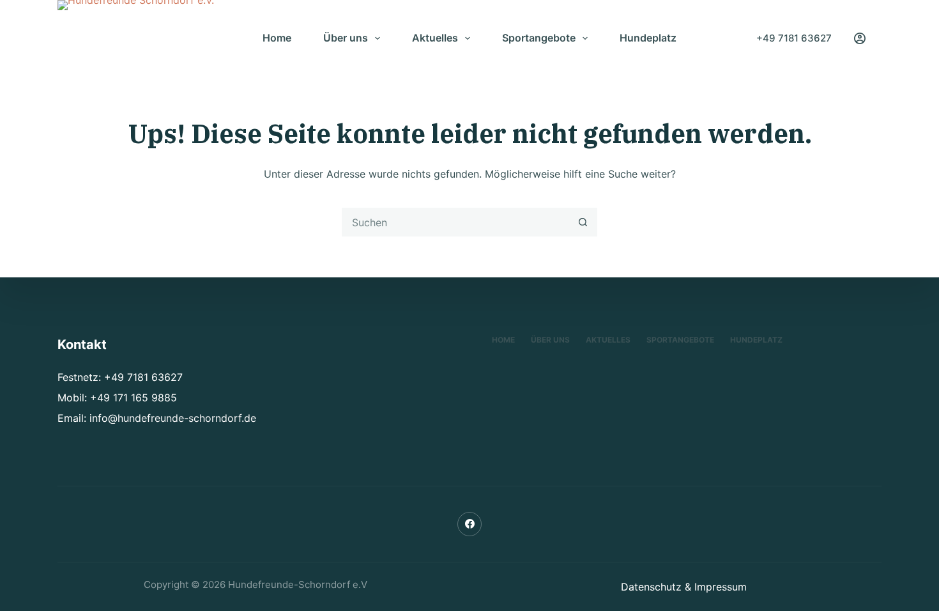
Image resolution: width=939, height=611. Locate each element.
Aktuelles (435, 37)
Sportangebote (539, 37)
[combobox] (455, 222)
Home (277, 37)
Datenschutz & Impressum (684, 586)
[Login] (860, 38)
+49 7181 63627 (794, 38)
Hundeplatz (648, 37)
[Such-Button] (583, 222)
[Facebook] (469, 524)
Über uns (345, 37)
